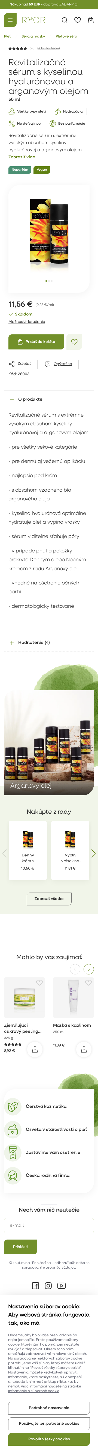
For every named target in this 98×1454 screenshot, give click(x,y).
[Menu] (10, 20)
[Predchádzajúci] (75, 969)
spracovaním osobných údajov (48, 1267)
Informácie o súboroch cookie (33, 1391)
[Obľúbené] (77, 20)
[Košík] (90, 20)
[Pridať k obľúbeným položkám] (74, 342)
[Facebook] (35, 1285)
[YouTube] (61, 1285)
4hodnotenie (48, 48)
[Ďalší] (89, 969)
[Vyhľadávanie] (64, 20)
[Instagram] (48, 1285)
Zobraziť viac (21, 157)
